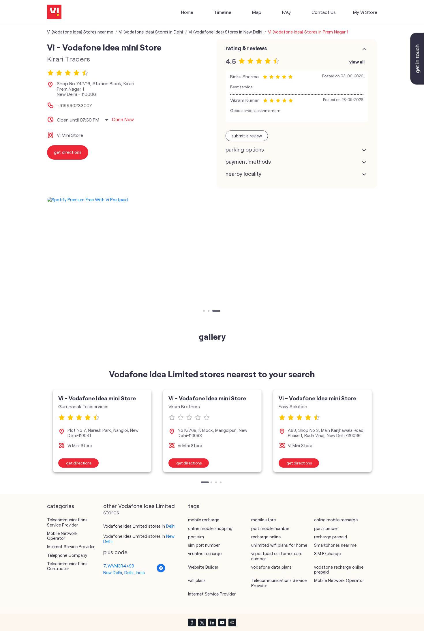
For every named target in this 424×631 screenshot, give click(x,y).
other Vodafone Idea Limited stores (139, 509)
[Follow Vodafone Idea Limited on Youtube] (222, 622)
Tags (193, 506)
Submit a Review (247, 135)
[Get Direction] (161, 571)
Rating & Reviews (246, 48)
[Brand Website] (232, 622)
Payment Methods (248, 161)
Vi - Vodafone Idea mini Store (97, 398)
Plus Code (115, 552)
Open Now (123, 119)
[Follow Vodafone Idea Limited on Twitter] (202, 622)
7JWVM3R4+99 (118, 565)
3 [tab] (213, 311)
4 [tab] (221, 482)
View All (357, 61)
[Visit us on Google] (191, 622)
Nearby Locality (243, 174)
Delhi (170, 526)
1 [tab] (204, 311)
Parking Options (245, 149)
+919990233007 (74, 105)
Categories (60, 506)
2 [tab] (209, 311)
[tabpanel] (212, 199)
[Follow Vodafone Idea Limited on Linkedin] (212, 622)
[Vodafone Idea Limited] (54, 12)
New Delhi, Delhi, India (124, 572)
